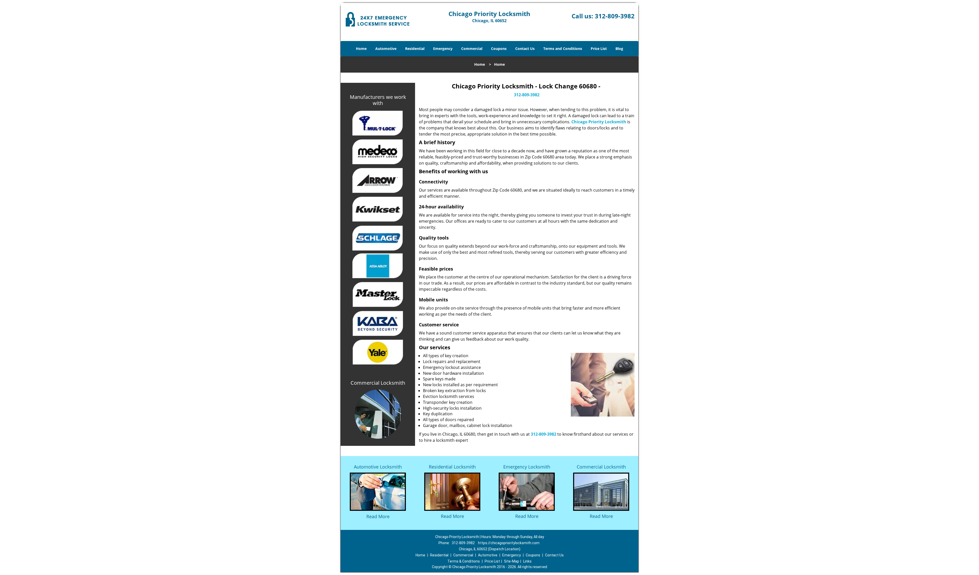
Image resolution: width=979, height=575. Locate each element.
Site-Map (511, 561)
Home (361, 48)
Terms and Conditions (562, 48)
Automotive (385, 48)
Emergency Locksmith (526, 467)
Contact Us (525, 48)
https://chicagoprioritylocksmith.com (508, 543)
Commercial (471, 48)
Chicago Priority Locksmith (598, 122)
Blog (619, 48)
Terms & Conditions (463, 561)
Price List (599, 48)
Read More (378, 516)
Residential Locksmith (452, 467)
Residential (414, 48)
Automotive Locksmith (378, 467)
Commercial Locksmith (601, 467)
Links (527, 561)
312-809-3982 (615, 16)
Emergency (443, 48)
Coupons (499, 48)
